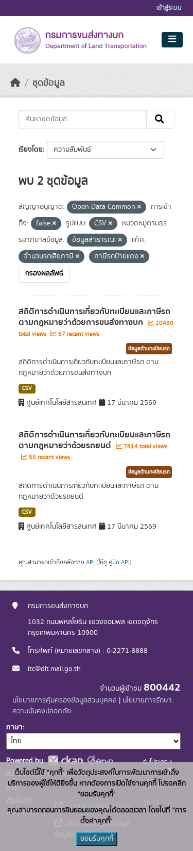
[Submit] (160, 119)
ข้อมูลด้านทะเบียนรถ (149, 348)
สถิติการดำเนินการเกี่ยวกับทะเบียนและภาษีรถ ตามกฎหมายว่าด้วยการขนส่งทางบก (94, 317)
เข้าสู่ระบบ (169, 8)
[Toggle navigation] (172, 39)
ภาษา (14, 727)
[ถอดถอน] (139, 207)
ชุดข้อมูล (48, 83)
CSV (27, 388)
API (90, 562)
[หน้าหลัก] (15, 83)
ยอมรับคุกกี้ (96, 838)
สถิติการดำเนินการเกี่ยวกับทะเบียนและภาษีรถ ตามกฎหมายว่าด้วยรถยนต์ (94, 440)
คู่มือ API (119, 562)
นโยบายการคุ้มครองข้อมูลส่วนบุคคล (64, 700)
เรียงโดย (31, 149)
